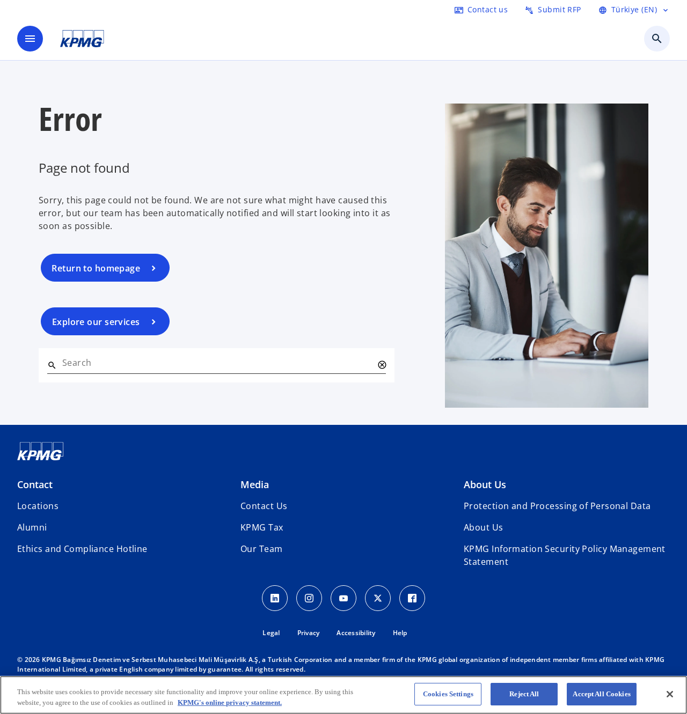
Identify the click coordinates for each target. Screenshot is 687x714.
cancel (381, 365)
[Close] (670, 694)
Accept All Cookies (601, 694)
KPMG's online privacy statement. (230, 702)
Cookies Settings (448, 694)
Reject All (524, 694)
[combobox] (217, 362)
